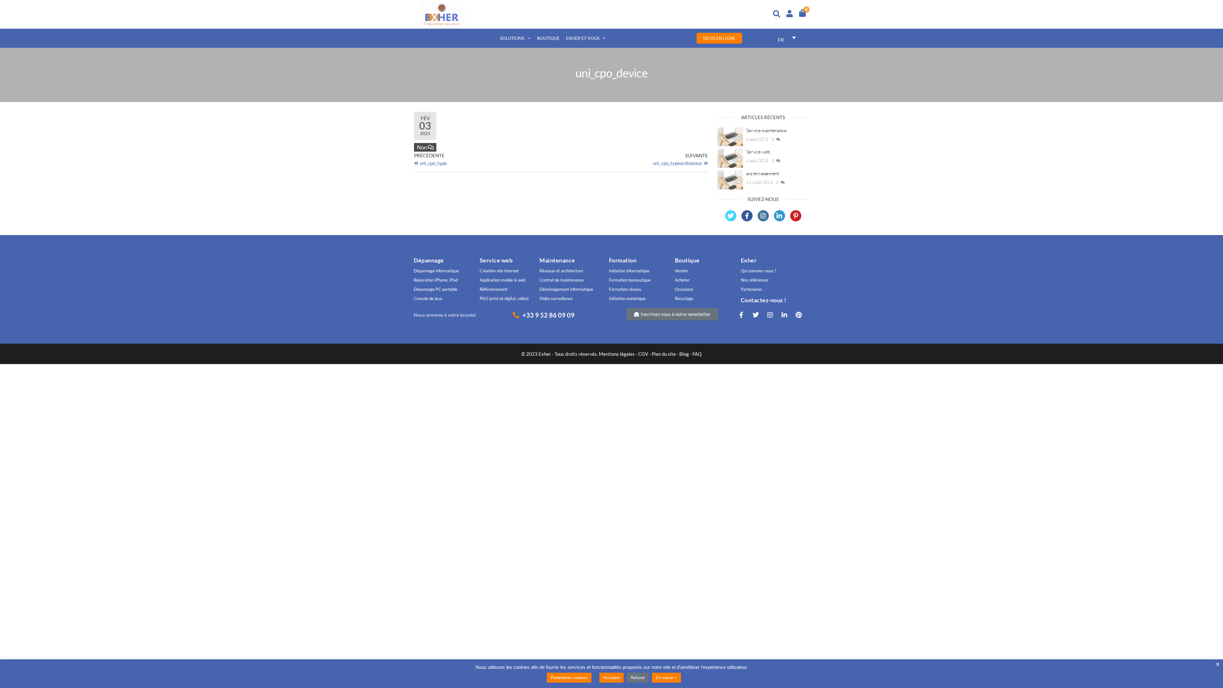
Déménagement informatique (566, 289)
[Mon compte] (789, 12)
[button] (672, 314)
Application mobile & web (503, 280)
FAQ (697, 354)
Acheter (682, 280)
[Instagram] (763, 215)
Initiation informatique (629, 270)
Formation (623, 260)
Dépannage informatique (436, 270)
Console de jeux (428, 298)
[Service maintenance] (730, 136)
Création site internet (499, 270)
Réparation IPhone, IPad (436, 280)
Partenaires (751, 289)
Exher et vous (582, 38)
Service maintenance (766, 130)
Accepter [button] (611, 677)
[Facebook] (747, 215)
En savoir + (666, 677)
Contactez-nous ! (763, 300)
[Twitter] (730, 215)
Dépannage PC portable (435, 289)
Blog (684, 354)
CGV (643, 354)
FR (781, 40)
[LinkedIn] (779, 215)
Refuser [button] (638, 677)
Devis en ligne (719, 38)
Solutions (512, 38)
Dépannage (429, 260)
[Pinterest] (795, 215)
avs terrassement (762, 173)
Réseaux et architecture (562, 270)
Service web (758, 152)
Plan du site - (665, 354)
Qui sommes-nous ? (758, 270)
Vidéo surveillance (556, 298)
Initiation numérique (627, 298)
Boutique (548, 38)
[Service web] (730, 158)
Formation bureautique (630, 280)
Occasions (684, 289)
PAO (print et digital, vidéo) (504, 298)
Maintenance (557, 260)
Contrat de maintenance (562, 280)
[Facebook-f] (741, 315)
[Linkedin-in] (784, 315)
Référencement (494, 289)
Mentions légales (617, 354)
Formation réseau (625, 289)
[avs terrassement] (730, 179)
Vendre (681, 270)
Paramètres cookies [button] (569, 677)
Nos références (755, 280)
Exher (749, 260)
